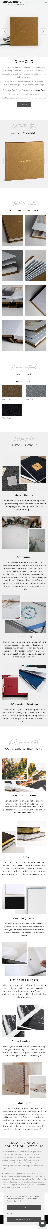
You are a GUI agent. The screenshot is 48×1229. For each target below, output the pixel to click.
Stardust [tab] (28, 381)
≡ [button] (46, 2)
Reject (10, 1213)
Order (24, 104)
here (36, 94)
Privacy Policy (19, 1201)
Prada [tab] (19, 381)
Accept (24, 1207)
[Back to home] (16, 3)
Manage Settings (24, 1219)
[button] (5, 31)
